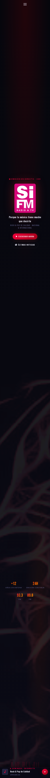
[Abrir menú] (25, 4)
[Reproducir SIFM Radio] (45, 772)
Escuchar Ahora (26, 236)
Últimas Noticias (26, 244)
